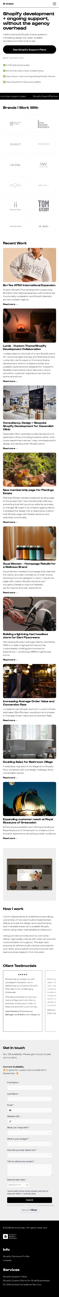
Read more (9, 304)
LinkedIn (7, 1260)
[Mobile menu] (54, 4)
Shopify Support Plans (15, 1276)
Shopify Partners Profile (16, 1256)
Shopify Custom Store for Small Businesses (26, 1280)
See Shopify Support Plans (29, 49)
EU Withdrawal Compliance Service (22, 1284)
